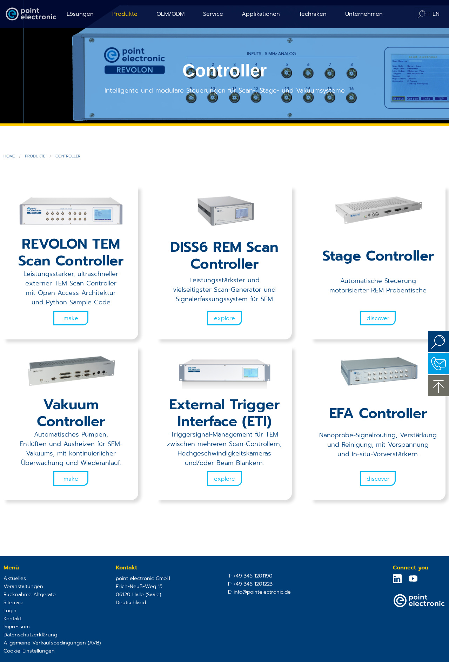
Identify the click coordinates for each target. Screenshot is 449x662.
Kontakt (13, 618)
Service (213, 13)
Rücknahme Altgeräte (30, 594)
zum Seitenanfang (438, 385)
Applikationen (261, 13)
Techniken (313, 13)
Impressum (16, 626)
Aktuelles (15, 578)
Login (10, 610)
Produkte (125, 13)
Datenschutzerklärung (30, 635)
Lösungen (80, 13)
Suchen (438, 341)
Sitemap (13, 602)
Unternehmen (364, 13)
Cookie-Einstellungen (29, 651)
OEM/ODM (170, 13)
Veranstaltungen (23, 586)
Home (9, 156)
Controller (67, 156)
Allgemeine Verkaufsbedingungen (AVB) (52, 643)
